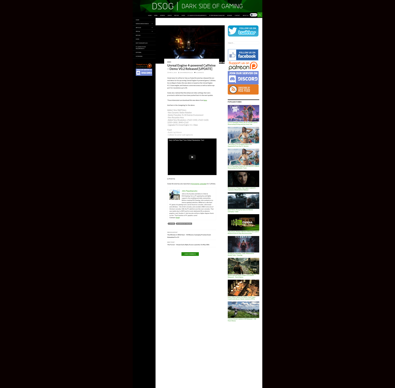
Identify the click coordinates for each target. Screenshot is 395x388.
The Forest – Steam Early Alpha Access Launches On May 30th (188, 243)
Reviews (229, 15)
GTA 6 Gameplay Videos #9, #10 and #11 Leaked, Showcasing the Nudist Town (243, 167)
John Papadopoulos (186, 72)
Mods (183, 15)
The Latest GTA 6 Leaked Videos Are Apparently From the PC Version (240, 145)
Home (150, 15)
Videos (170, 15)
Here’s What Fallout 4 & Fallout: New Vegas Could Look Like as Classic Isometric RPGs (242, 298)
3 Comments (200, 72)
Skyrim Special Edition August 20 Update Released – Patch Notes (241, 276)
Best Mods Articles (142, 43)
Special (138, 31)
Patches (176, 15)
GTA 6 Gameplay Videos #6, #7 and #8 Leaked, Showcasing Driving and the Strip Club (243, 123)
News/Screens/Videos (142, 23)
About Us (245, 15)
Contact (237, 15)
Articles (138, 27)
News (155, 15)
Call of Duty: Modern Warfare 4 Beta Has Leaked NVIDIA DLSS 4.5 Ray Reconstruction (243, 232)
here (205, 100)
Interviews (139, 56)
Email (178, 217)
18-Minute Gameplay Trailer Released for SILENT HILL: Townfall (241, 254)
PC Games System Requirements (197, 15)
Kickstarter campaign (198, 184)
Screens (162, 15)
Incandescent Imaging (184, 223)
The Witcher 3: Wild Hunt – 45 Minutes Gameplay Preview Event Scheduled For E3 (189, 234)
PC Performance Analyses (217, 15)
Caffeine (171, 223)
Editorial (138, 52)
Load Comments (190, 254)
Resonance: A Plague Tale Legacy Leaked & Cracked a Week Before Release (242, 189)
